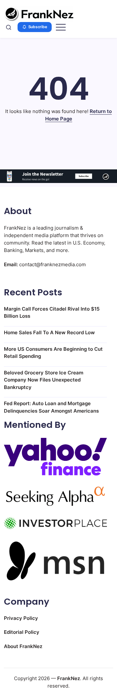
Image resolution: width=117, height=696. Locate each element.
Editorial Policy (21, 632)
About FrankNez (23, 646)
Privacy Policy (21, 618)
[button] (8, 27)
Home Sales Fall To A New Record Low (49, 332)
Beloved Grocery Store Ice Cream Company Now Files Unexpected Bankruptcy (43, 380)
